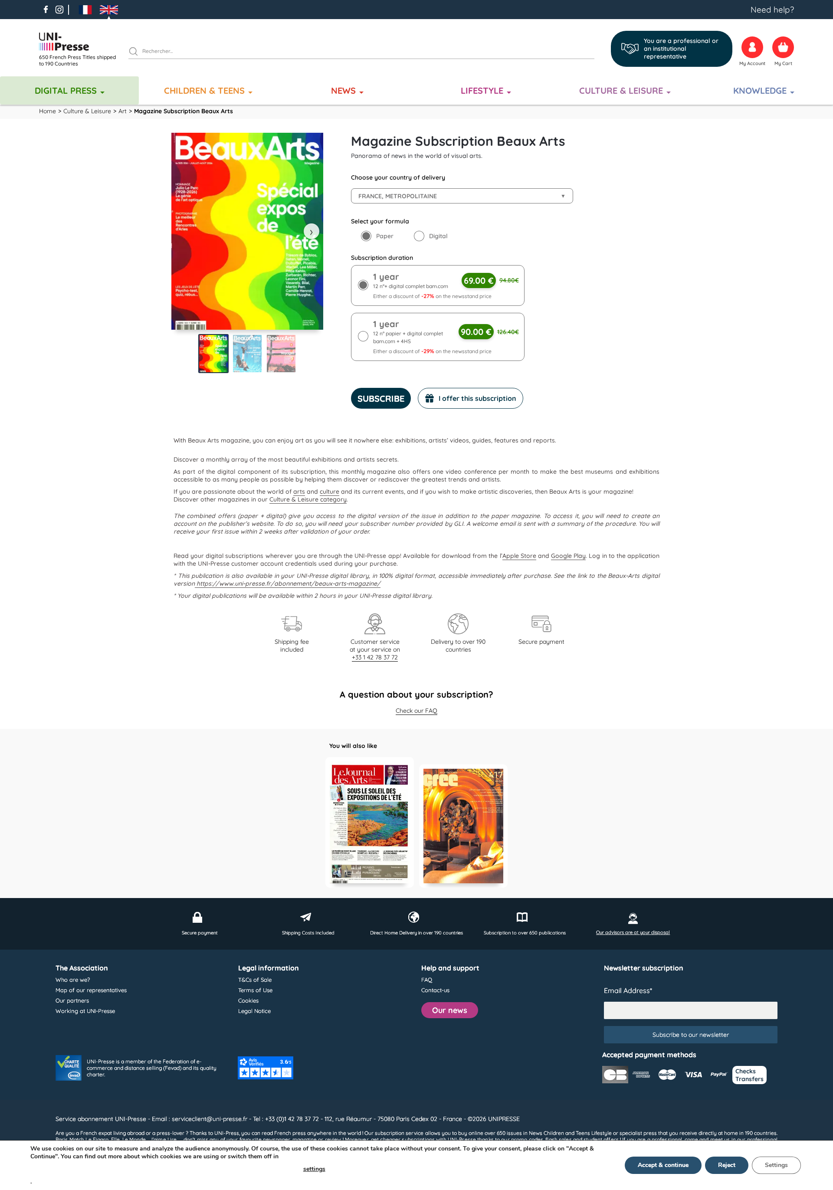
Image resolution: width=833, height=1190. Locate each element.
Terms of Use (255, 990)
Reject (726, 1165)
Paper (385, 236)
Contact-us (435, 990)
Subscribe (380, 398)
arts (299, 491)
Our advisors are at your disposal (633, 932)
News (343, 90)
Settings (776, 1165)
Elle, (116, 1139)
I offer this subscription (477, 398)
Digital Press (66, 90)
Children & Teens (204, 90)
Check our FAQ (416, 711)
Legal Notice (254, 1010)
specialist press (638, 1133)
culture (329, 491)
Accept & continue (663, 1165)
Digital (438, 236)
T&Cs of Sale (255, 979)
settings (314, 1169)
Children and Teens (567, 1133)
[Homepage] (80, 41)
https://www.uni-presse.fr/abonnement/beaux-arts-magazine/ (287, 583)
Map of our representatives (91, 990)
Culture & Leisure (621, 90)
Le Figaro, (97, 1139)
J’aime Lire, (163, 1139)
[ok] (137, 52)
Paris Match (70, 1139)
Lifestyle (482, 90)
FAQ (426, 979)
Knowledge (760, 90)
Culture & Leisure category (308, 499)
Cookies (248, 1000)
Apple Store (519, 556)
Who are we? (73, 979)
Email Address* (628, 990)
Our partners (72, 1000)
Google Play (568, 556)
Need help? (772, 9)
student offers (601, 1139)
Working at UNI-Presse (85, 1010)
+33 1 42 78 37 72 (375, 657)
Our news (449, 1010)
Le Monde (134, 1139)
